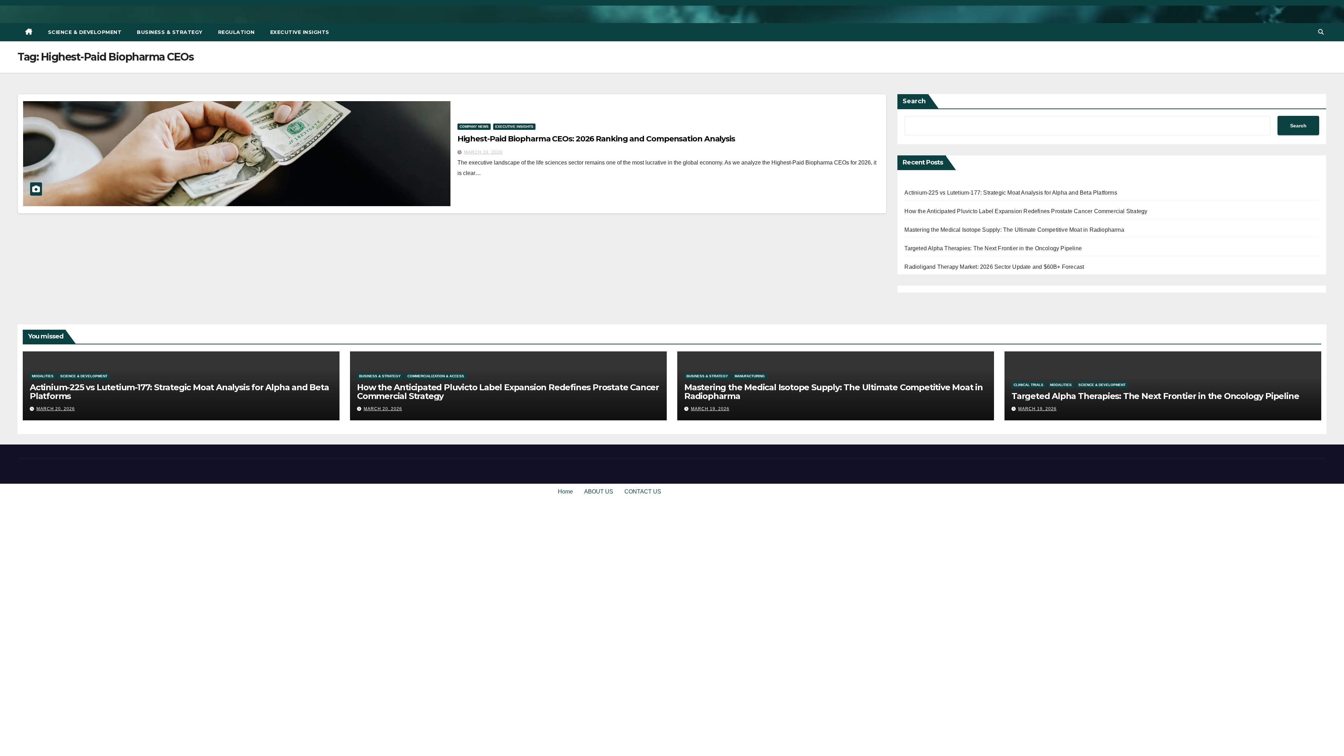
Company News (474, 126)
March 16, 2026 (483, 152)
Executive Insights (299, 32)
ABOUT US (598, 492)
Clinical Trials (1028, 385)
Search (914, 101)
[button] (1321, 32)
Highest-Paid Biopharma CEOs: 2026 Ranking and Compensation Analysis (596, 139)
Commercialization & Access (435, 376)
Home (565, 492)
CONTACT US (642, 492)
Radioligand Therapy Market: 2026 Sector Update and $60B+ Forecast (994, 267)
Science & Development (85, 32)
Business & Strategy (170, 32)
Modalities (43, 376)
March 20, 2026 (55, 408)
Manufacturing (750, 376)
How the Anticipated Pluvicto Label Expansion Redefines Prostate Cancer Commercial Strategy (1025, 211)
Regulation (236, 32)
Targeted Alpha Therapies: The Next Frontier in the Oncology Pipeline (993, 248)
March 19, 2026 (710, 408)
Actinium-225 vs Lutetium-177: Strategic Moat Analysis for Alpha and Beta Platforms (1010, 193)
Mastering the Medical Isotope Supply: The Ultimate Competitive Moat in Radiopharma (1014, 230)
